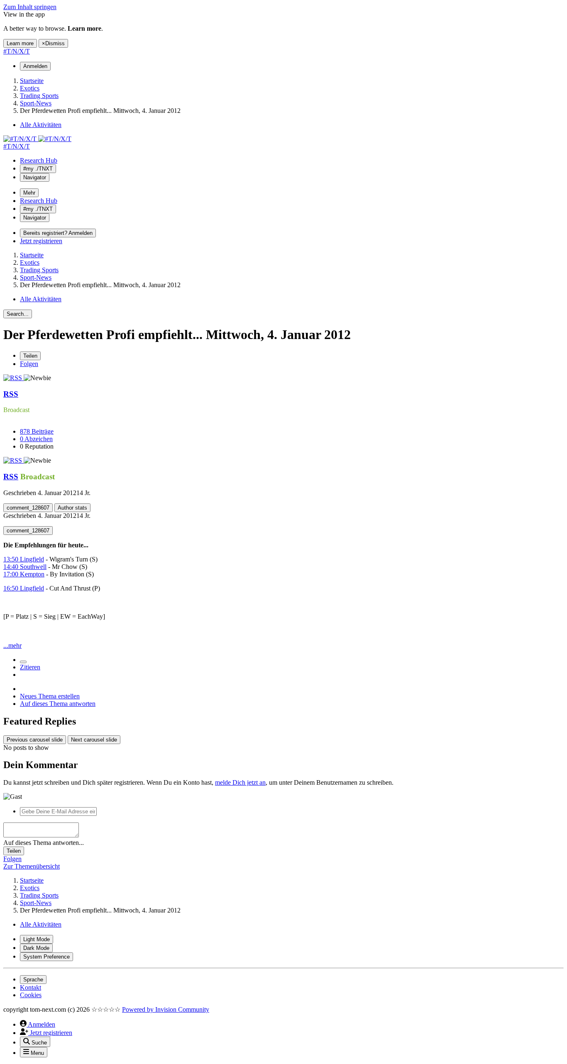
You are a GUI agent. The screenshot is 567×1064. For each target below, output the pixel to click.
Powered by (165, 1009)
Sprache (33, 979)
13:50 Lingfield (23, 559)
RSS (10, 394)
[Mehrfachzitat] (23, 662)
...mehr (12, 645)
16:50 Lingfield (23, 588)
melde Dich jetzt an (240, 782)
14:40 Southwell (24, 566)
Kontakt (30, 987)
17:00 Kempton (23, 574)
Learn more (20, 43)
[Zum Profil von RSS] (13, 377)
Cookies (31, 994)
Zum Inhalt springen (29, 6)
